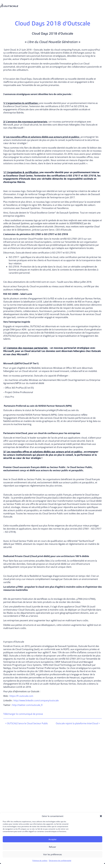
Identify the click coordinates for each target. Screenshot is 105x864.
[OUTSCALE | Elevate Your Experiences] (10, 3)
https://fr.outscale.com (21, 695)
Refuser (52, 846)
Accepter (53, 839)
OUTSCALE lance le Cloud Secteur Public (26, 723)
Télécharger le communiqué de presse (23, 713)
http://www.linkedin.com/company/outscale (36, 700)
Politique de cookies (39, 860)
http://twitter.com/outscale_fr (27, 705)
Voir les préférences (52, 854)
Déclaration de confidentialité (60, 860)
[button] (101, 816)
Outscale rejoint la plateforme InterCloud (78, 723)
